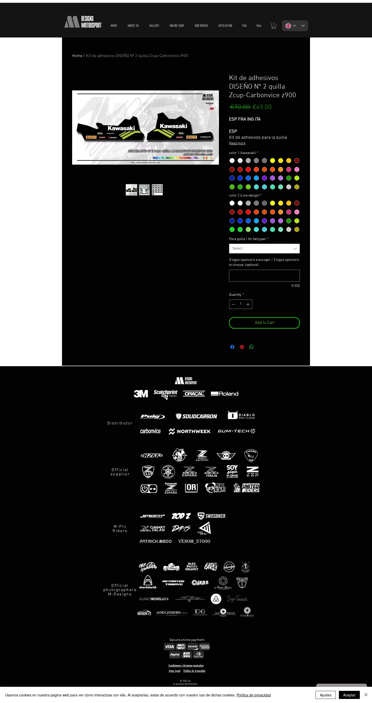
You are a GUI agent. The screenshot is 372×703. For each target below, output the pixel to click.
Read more (237, 143)
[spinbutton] (240, 304)
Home (77, 55)
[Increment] (248, 304)
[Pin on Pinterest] (242, 347)
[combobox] (264, 248)
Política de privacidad (254, 694)
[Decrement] (233, 304)
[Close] (366, 695)
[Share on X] (261, 347)
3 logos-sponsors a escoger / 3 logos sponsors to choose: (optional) (264, 262)
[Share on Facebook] (232, 347)
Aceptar (349, 694)
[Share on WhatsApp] (252, 347)
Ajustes (326, 694)
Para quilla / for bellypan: (249, 239)
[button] (176, 25)
